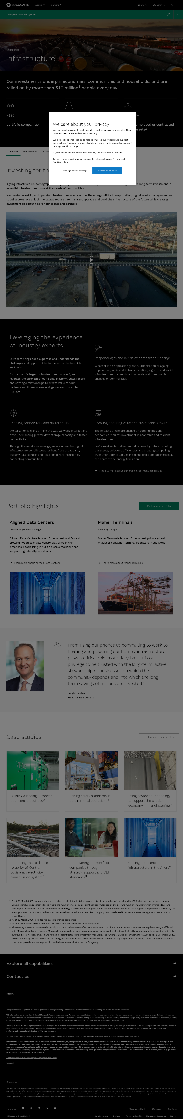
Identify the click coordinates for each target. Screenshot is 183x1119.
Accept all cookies (107, 170)
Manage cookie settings (75, 170)
